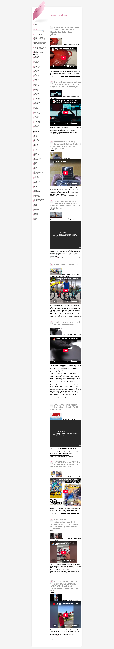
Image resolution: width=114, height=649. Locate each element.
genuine (35, 171)
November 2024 (37, 79)
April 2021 (36, 106)
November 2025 (37, 66)
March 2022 (36, 95)
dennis (59, 574)
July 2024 (36, 83)
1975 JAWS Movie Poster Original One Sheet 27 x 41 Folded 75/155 (64, 407)
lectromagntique (37, 183)
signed (71, 574)
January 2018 (36, 129)
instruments (36, 176)
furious (74, 257)
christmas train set (37, 146)
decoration (36, 155)
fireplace (35, 167)
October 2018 (36, 123)
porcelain (36, 194)
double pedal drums (37, 160)
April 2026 (36, 60)
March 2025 (36, 75)
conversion (68, 254)
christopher (36, 148)
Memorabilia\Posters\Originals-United (59, 455)
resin (79, 257)
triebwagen (36, 210)
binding (35, 141)
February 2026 (37, 62)
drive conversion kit (58, 316)
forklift (35, 168)
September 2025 (37, 69)
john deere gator (37, 181)
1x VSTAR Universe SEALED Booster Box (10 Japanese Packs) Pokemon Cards (65, 464)
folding (65, 195)
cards (65, 513)
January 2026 (36, 63)
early (72, 257)
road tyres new (37, 196)
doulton (35, 162)
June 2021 (36, 103)
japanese (56, 513)
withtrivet (56, 76)
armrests (36, 137)
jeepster (35, 180)
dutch (66, 76)
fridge (35, 169)
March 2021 (36, 107)
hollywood (36, 173)
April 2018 (36, 126)
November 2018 (37, 122)
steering (35, 205)
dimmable (36, 159)
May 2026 (36, 58)
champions (36, 145)
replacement (36, 195)
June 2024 (36, 84)
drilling (56, 635)
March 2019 (36, 118)
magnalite (69, 76)
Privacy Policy (36, 25)
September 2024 (37, 81)
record (68, 195)
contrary (35, 153)
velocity (35, 217)
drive (73, 316)
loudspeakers (36, 185)
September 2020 (37, 112)
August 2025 (36, 70)
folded (61, 456)
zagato (35, 220)
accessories (36, 132)
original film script (37, 191)
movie (64, 456)
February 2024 (37, 86)
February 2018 (37, 127)
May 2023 (36, 90)
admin (52, 35)
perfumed (36, 192)
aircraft (56, 257)
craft (69, 257)
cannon (64, 257)
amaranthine (36, 135)
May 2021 (36, 104)
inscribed (62, 574)
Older (53, 639)
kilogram (35, 182)
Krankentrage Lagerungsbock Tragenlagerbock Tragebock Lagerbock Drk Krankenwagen (65, 84)
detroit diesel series (37, 158)
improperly (65, 634)
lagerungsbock (53, 135)
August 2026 (36, 56)
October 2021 (36, 100)
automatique (36, 140)
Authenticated (70, 571)
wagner (75, 76)
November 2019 (37, 113)
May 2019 (36, 117)
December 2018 (37, 121)
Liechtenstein (72, 392)
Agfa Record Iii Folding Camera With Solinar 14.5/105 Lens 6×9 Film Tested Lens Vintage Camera (65, 145)
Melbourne (72, 187)
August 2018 (36, 125)
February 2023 (37, 92)
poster (70, 456)
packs (72, 513)
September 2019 (37, 116)
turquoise (36, 213)
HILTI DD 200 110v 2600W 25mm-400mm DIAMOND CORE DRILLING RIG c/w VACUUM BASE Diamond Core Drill (64, 586)
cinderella (36, 149)
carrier (67, 257)
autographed (52, 574)
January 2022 (36, 97)
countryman (36, 154)
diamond (61, 635)
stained (35, 204)
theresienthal (36, 206)
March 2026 (36, 61)
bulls (56, 574)
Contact (35, 24)
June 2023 (36, 89)
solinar (70, 195)
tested (73, 195)
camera (62, 195)
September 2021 (37, 102)
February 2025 (37, 76)
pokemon (74, 513)
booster (62, 513)
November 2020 (37, 109)
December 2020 (37, 108)
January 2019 (36, 120)
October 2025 (36, 67)
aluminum (62, 76)
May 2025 (36, 74)
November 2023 (37, 88)
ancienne (36, 136)
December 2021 (37, 98)
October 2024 (36, 80)
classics (35, 150)
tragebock (58, 135)
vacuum (71, 635)
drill (64, 635)
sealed (78, 513)
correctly (68, 507)
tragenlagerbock (63, 135)
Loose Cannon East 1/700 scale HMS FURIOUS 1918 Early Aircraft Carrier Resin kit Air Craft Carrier (65, 204)
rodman (68, 574)
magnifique (36, 186)
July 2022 (36, 94)
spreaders (36, 203)
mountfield (36, 187)
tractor (35, 208)
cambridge (36, 144)
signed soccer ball (37, 200)
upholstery (36, 215)
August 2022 (36, 93)
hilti (68, 635)
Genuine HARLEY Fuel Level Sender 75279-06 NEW (67, 323)
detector (35, 157)
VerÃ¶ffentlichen (72, 129)
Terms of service (37, 27)
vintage (56, 195)
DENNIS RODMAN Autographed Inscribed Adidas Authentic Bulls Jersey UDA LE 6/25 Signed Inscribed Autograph (64, 524)
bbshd (66, 316)
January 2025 (36, 77)
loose (77, 257)
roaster (72, 76)
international (36, 177)
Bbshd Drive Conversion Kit (66, 264)
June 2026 (36, 57)
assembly (36, 139)
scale (51, 258)
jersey (65, 574)
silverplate (36, 201)
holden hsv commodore (38, 172)
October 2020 (36, 111)
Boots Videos (58, 15)
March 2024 (36, 85)
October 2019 (36, 115)
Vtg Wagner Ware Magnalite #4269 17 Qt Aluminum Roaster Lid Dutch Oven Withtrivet (64, 30)
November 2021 (37, 99)
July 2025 (36, 71)
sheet (72, 456)
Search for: (35, 29)
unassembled (36, 214)
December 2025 (37, 65)
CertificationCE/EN (54, 313)
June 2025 (36, 72)
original (56, 456)
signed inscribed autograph (39, 199)
